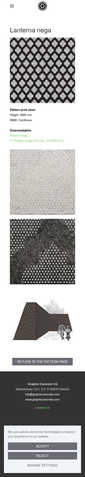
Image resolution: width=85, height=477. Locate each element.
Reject (42, 455)
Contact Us (42, 407)
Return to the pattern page (42, 361)
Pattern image (19, 135)
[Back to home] (42, 6)
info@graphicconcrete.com (42, 394)
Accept (42, 446)
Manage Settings (42, 465)
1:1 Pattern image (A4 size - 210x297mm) (37, 140)
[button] (12, 6)
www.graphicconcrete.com (42, 399)
